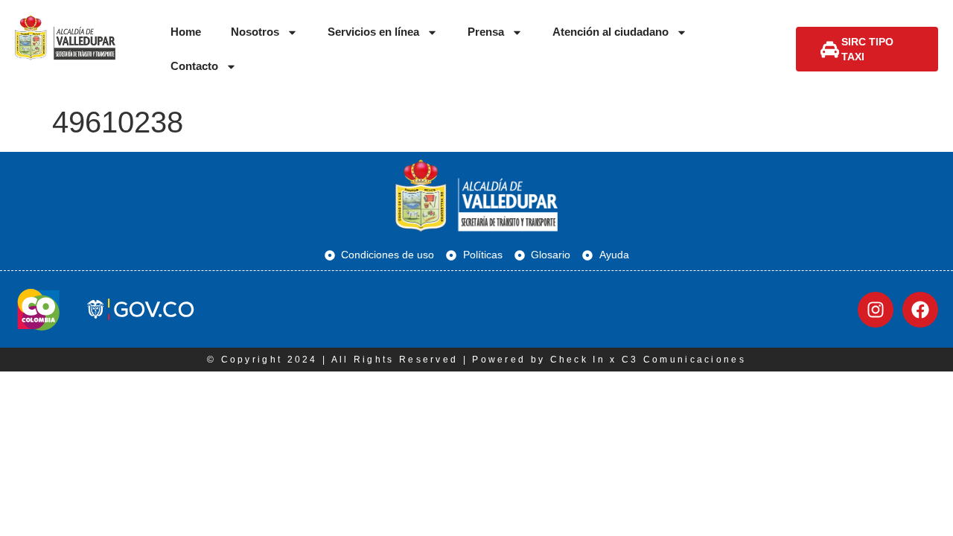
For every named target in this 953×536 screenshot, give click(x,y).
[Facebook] (920, 310)
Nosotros (255, 31)
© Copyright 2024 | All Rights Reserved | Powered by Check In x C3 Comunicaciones (476, 359)
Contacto (194, 66)
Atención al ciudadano (610, 31)
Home (185, 31)
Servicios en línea (373, 31)
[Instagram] (875, 310)
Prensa (486, 31)
